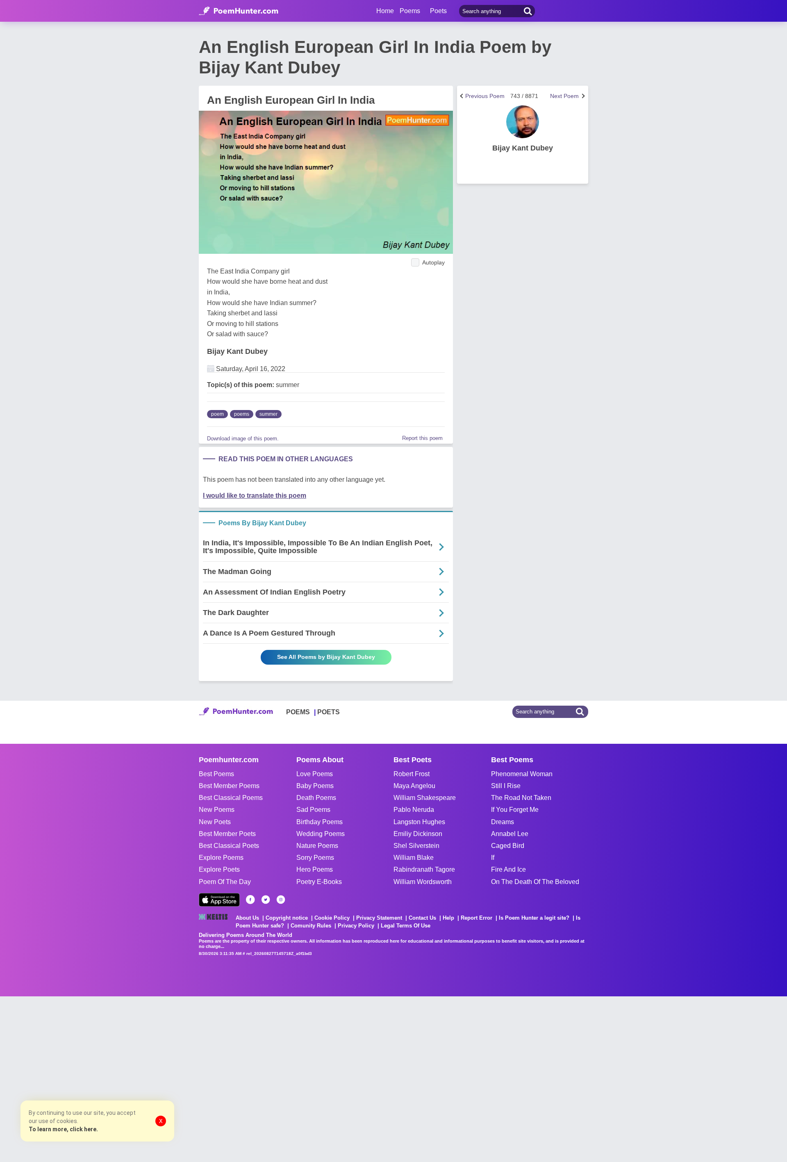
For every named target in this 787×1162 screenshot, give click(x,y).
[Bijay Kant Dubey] (522, 121)
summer (268, 414)
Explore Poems (221, 857)
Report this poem (422, 438)
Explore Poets (219, 869)
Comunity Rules (311, 926)
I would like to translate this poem (254, 495)
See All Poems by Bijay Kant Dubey (326, 657)
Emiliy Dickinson (418, 833)
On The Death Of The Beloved (535, 881)
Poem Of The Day (225, 881)
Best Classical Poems (231, 797)
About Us (247, 918)
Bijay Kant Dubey (237, 351)
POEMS (298, 712)
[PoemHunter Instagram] (280, 899)
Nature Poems (317, 845)
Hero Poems (314, 869)
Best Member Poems (229, 785)
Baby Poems (315, 785)
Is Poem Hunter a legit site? (534, 918)
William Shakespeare (425, 797)
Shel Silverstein (416, 845)
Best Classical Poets (229, 845)
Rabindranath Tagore (424, 869)
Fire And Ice (508, 869)
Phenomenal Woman (522, 773)
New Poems (216, 809)
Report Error (476, 918)
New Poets (215, 821)
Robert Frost (412, 773)
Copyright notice (287, 918)
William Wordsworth (423, 881)
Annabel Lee (509, 833)
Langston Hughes (419, 821)
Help (448, 918)
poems (241, 414)
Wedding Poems (320, 833)
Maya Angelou (414, 785)
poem (217, 414)
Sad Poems (313, 809)
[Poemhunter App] (219, 900)
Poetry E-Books (319, 881)
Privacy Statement (379, 918)
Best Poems (216, 773)
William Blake (414, 857)
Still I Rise (506, 785)
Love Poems (314, 773)
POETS (328, 712)
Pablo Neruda (414, 809)
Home (385, 10)
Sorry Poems (315, 857)
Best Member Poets (227, 833)
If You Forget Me (515, 809)
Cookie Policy (332, 918)
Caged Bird (507, 845)
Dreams (502, 821)
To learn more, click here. (63, 1129)
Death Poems (316, 797)
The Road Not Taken (521, 797)
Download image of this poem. (243, 438)
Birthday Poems (319, 821)
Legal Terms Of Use (405, 926)
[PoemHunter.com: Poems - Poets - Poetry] (238, 11)
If (492, 857)
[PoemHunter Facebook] (250, 899)
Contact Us (422, 918)
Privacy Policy (356, 926)
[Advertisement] (123, 1078)
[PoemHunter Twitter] (265, 899)
